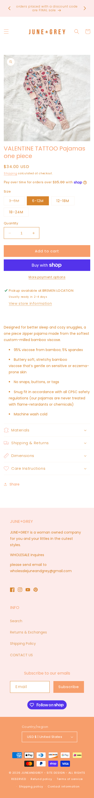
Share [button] (15, 484)
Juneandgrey (32, 773)
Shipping (10, 173)
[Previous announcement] (9, 8)
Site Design (56, 773)
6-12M (38, 200)
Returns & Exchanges (28, 632)
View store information (30, 303)
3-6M (17, 201)
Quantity (11, 223)
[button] (6, 31)
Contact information (63, 786)
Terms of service (70, 779)
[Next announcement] (84, 8)
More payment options (47, 277)
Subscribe (68, 686)
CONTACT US (21, 655)
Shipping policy (31, 786)
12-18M (62, 200)
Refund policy (41, 779)
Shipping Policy (23, 643)
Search (16, 620)
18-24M (16, 212)
